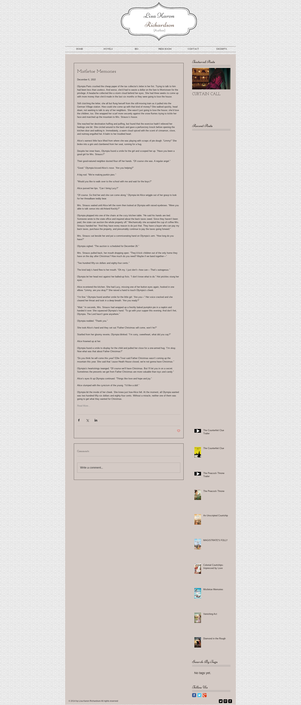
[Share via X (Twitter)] (87, 420)
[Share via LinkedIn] (96, 420)
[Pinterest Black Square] (225, 701)
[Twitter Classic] (199, 695)
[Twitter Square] (221, 701)
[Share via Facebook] (78, 420)
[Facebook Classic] (194, 695)
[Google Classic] (205, 695)
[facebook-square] (230, 701)
